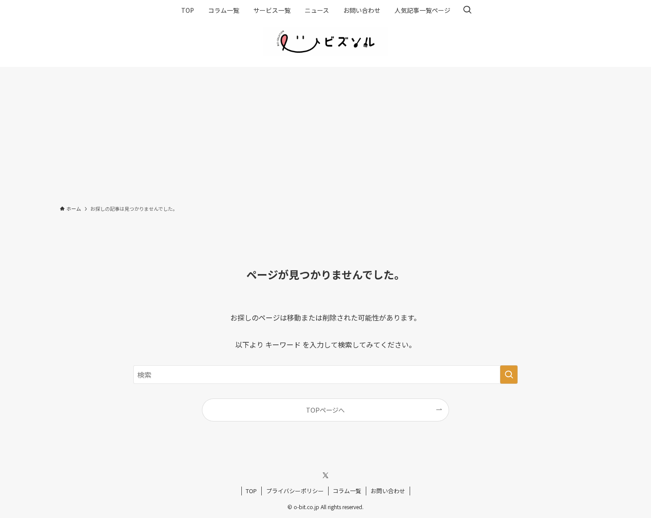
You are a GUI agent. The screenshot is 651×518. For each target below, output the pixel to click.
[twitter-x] (325, 475)
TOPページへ (325, 409)
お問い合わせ (388, 491)
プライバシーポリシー (295, 491)
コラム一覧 (347, 491)
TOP (251, 491)
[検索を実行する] (509, 374)
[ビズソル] (325, 41)
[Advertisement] (325, 133)
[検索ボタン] (467, 10)
